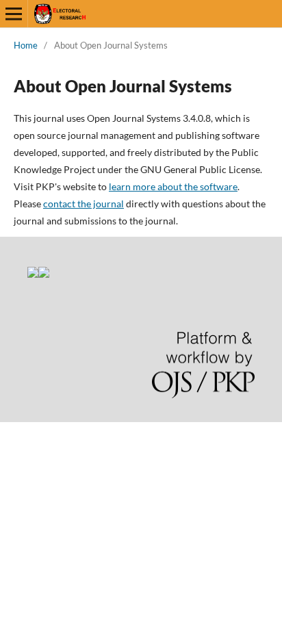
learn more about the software (173, 186)
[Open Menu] (13, 13)
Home (26, 45)
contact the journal (83, 203)
